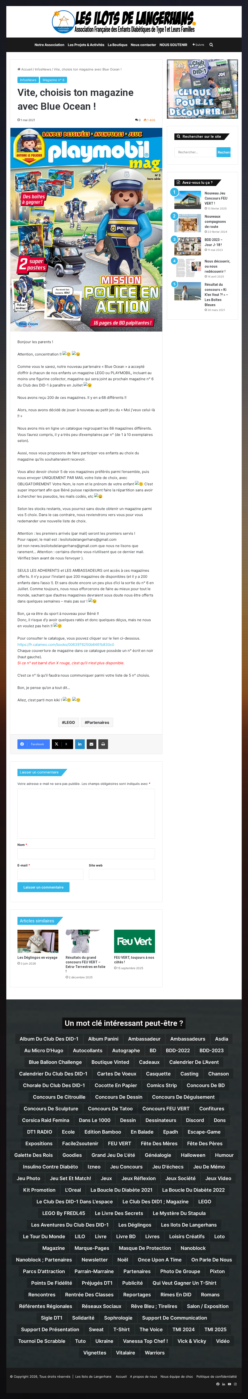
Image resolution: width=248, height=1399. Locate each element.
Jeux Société (180, 1178)
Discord (195, 1120)
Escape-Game (204, 1132)
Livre (101, 1236)
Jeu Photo (28, 1178)
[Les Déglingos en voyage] (38, 941)
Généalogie (158, 1155)
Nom (22, 845)
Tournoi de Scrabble (41, 1341)
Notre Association (49, 45)
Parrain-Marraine (94, 1271)
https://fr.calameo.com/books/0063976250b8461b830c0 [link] (65, 644)
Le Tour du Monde (44, 1236)
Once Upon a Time (160, 1260)
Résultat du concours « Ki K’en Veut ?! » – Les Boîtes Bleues (216, 295)
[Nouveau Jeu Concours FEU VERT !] (187, 200)
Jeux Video (218, 1178)
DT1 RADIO (39, 1132)
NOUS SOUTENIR (173, 45)
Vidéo (223, 1341)
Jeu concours (126, 1167)
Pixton (217, 1271)
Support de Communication (174, 1318)
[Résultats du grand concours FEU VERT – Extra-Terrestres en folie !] (86, 941)
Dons (220, 1120)
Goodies (72, 1155)
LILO (80, 1236)
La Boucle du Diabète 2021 (122, 1190)
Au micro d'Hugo (43, 1050)
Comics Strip (162, 1085)
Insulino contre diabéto (50, 1167)
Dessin (128, 1120)
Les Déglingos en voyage (37, 957)
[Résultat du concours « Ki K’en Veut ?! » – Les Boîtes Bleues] (187, 291)
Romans (210, 1295)
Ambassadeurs (187, 1039)
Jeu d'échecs (168, 1167)
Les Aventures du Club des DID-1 (70, 1225)
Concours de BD (206, 1085)
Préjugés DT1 (97, 1283)
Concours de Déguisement (183, 1097)
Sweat (96, 1329)
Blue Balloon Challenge (55, 1062)
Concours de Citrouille (59, 1097)
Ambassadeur (144, 1039)
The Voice (151, 1329)
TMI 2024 (183, 1329)
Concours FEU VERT (166, 1109)
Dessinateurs (161, 1120)
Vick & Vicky (192, 1341)
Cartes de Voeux (116, 1074)
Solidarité (83, 1318)
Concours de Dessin (118, 1097)
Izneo (94, 1167)
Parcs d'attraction (44, 1271)
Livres (152, 1236)
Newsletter (95, 1260)
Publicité (132, 1283)
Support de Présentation (50, 1329)
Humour (224, 1155)
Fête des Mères (159, 1143)
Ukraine (104, 1341)
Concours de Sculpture (51, 1109)
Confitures (211, 1109)
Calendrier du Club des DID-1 (53, 1074)
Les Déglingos (134, 1225)
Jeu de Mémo (209, 1167)
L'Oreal (73, 1190)
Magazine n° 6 (53, 80)
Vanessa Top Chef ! (145, 1341)
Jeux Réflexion (139, 1178)
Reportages (137, 1295)
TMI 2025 (215, 1329)
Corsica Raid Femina (45, 1120)
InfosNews (43, 69)
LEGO (69, 722)
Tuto (80, 1341)
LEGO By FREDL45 (63, 1213)
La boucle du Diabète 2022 (193, 1190)
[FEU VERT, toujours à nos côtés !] (134, 941)
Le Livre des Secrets (119, 1213)
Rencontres (41, 1295)
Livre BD (126, 1236)
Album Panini (103, 1039)
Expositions (39, 1143)
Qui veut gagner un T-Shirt (185, 1283)
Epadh (170, 1132)
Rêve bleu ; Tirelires (154, 1306)
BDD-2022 (178, 1050)
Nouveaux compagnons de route (215, 222)
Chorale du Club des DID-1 (54, 1085)
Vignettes (94, 1353)
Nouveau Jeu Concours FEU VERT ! (216, 198)
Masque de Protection (145, 1248)
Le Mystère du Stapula (179, 1213)
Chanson (218, 1074)
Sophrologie (118, 1318)
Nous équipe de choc (177, 1376)
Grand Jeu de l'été (113, 1155)
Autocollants (87, 1050)
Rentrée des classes (89, 1295)
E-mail (23, 865)
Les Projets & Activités (86, 45)
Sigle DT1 (51, 1318)
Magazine (53, 1248)
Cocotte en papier (116, 1085)
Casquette (158, 1074)
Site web (95, 865)
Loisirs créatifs (187, 1236)
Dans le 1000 (94, 1120)
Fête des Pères (205, 1143)
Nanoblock (193, 1248)
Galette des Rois (33, 1155)
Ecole (68, 1132)
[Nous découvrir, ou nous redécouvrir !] (187, 268)
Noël (122, 1260)
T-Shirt (121, 1329)
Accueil (26, 69)
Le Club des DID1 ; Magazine (156, 1202)
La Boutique (117, 45)
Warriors (155, 1353)
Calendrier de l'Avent (194, 1062)
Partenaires (98, 722)
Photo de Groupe (180, 1271)
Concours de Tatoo (110, 1109)
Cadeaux (149, 1062)
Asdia (221, 1039)
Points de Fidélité (51, 1283)
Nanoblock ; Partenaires (44, 1260)
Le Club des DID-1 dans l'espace (75, 1202)
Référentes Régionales (45, 1306)
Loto (219, 1236)
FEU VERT (119, 1143)
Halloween (193, 1155)
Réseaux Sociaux (101, 1306)
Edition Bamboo (103, 1132)
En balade (142, 1132)
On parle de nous (211, 1260)
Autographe (126, 1050)
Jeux (106, 1178)
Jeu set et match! (70, 1178)
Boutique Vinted (110, 1062)
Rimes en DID (176, 1295)
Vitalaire (125, 1353)
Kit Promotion (39, 1190)
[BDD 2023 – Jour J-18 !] (187, 246)
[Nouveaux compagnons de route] (187, 223)
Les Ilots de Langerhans (189, 1225)
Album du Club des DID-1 (49, 1039)
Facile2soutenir (80, 1143)
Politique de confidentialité (216, 1376)
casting (189, 1074)
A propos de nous (143, 1376)
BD (153, 1050)
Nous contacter (143, 45)
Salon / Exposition (208, 1306)
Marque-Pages (92, 1248)
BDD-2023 (212, 1050)
